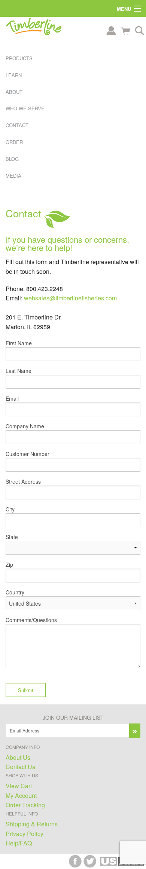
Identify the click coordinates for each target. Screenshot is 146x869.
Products (19, 58)
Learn (14, 75)
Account (111, 31)
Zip (9, 564)
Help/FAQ (19, 843)
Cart (125, 31)
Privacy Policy (24, 833)
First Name (19, 343)
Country (15, 592)
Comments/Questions (31, 620)
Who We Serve (25, 108)
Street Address (23, 481)
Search (140, 31)
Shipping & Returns (32, 824)
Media (13, 175)
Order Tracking (25, 805)
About (14, 91)
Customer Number (27, 454)
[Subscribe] (134, 730)
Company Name (25, 426)
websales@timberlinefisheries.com (70, 298)
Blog (12, 158)
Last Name (18, 370)
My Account (21, 795)
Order (14, 142)
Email (12, 398)
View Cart (19, 785)
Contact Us (20, 766)
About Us (18, 757)
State (12, 537)
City (10, 509)
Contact (17, 125)
